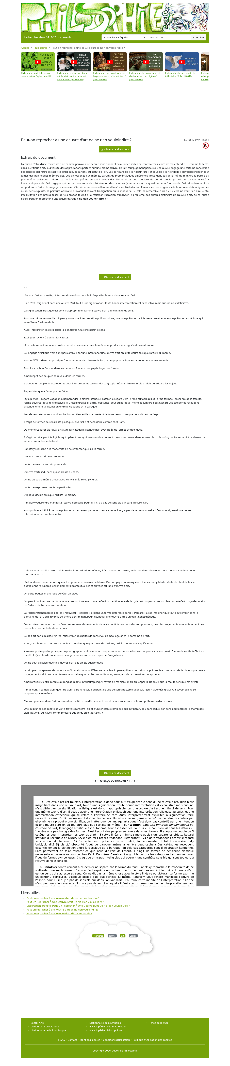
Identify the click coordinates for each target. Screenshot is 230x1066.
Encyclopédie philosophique (105, 1030)
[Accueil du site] (115, 15)
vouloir (133, 935)
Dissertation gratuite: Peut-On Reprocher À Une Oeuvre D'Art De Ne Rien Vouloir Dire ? (78, 905)
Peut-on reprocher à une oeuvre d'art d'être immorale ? (59, 913)
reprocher (98, 935)
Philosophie (40, 47)
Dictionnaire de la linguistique (48, 1030)
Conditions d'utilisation (116, 1039)
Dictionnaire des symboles (105, 1022)
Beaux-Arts (37, 1022)
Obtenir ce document (116, 149)
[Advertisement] (115, 109)
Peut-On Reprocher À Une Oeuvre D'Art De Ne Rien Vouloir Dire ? (65, 901)
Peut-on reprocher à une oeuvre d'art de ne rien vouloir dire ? (63, 898)
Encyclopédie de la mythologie (107, 1026)
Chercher (198, 37)
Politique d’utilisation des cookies (152, 1039)
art (122, 935)
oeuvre (112, 935)
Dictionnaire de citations (44, 1026)
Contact (72, 1039)
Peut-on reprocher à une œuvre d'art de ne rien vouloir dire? (62, 909)
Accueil (25, 47)
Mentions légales (90, 1039)
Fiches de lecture (159, 1022)
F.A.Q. (61, 1039)
